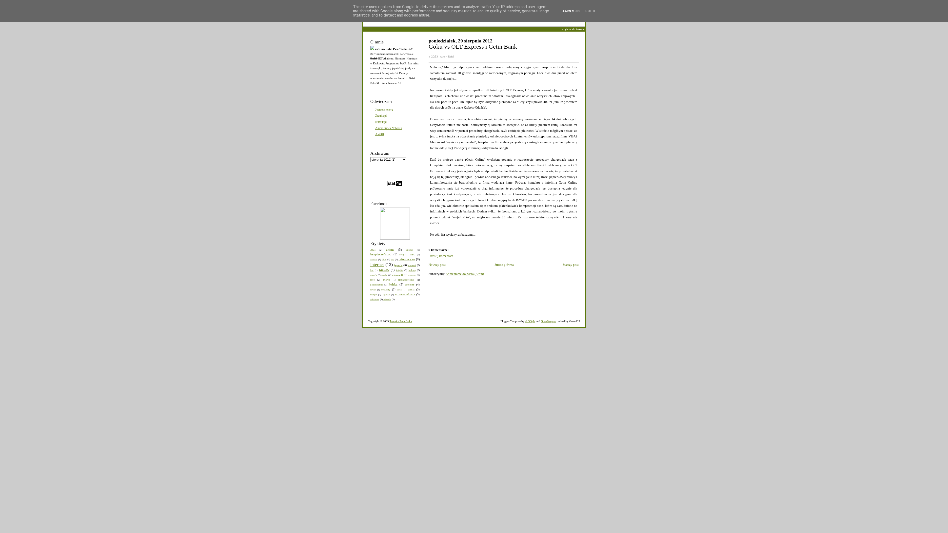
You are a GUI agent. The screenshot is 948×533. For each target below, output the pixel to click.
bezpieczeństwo (381, 254)
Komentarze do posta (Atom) (465, 274)
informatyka (406, 259)
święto (373, 294)
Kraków (384, 270)
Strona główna (504, 264)
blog (401, 254)
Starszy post (571, 264)
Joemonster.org (384, 109)
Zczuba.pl (381, 115)
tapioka (386, 294)
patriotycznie (376, 285)
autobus (409, 250)
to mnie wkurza (405, 294)
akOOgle (530, 321)
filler (384, 259)
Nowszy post (437, 264)
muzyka (386, 280)
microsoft (397, 274)
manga (373, 275)
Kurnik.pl (381, 122)
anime (390, 249)
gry (392, 259)
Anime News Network (388, 128)
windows (374, 299)
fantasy (373, 259)
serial (399, 289)
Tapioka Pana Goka (401, 321)
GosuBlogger (548, 321)
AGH (372, 249)
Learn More (570, 11)
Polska (393, 284)
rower (373, 289)
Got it (590, 11)
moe (372, 279)
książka (399, 270)
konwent (412, 265)
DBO (412, 254)
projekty (410, 284)
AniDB (379, 134)
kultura (412, 270)
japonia (398, 265)
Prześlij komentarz (441, 256)
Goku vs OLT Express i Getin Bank (473, 46)
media (384, 275)
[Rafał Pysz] (395, 238)
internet (377, 264)
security (385, 289)
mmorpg (412, 275)
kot (372, 270)
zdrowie (387, 299)
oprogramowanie (406, 279)
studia (411, 289)
